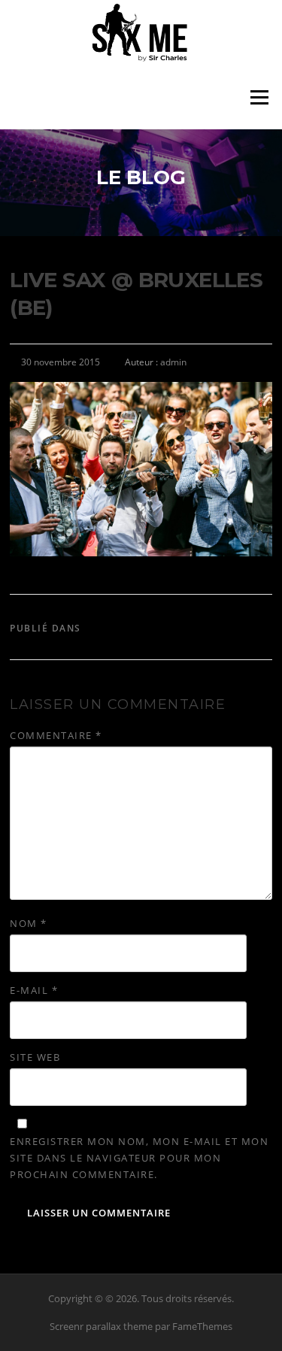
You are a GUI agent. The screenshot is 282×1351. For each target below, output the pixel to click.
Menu (259, 97)
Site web (35, 1057)
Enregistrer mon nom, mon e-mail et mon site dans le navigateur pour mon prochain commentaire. (139, 1157)
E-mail (34, 990)
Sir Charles (119, 628)
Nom (28, 923)
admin (173, 362)
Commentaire (56, 735)
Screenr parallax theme (101, 1326)
